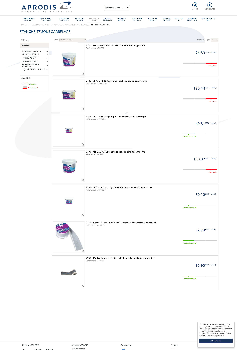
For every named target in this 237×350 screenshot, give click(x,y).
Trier (56, 40)
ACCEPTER (216, 340)
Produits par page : (203, 40)
